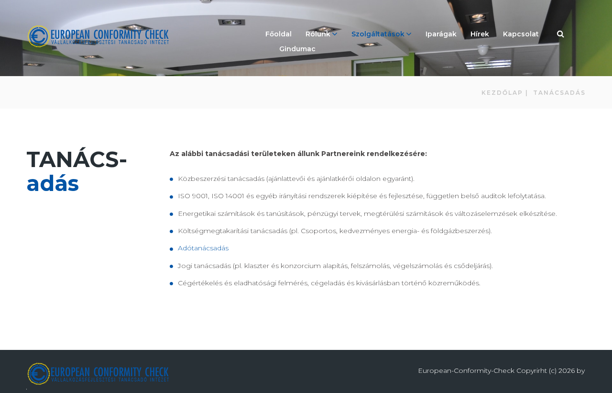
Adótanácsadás (205, 248)
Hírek (479, 34)
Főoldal (278, 34)
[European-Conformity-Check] (98, 36)
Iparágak (441, 34)
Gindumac (297, 49)
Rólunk (318, 34)
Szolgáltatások (377, 34)
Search (561, 35)
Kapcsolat (521, 34)
